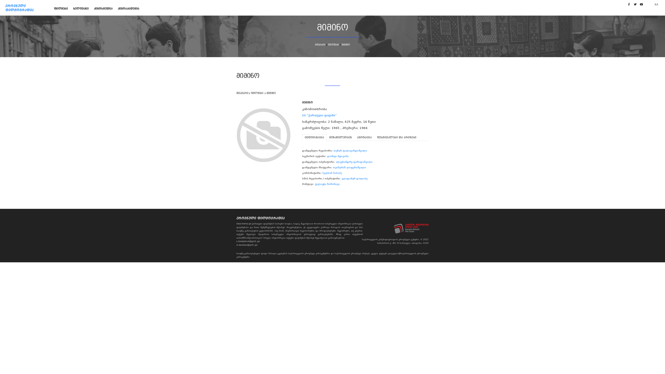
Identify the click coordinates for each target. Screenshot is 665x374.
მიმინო (346, 44)
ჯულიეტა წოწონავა (327, 184)
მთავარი (320, 44)
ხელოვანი (81, 8)
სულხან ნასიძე (332, 173)
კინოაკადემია (128, 8)
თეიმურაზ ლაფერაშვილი (349, 167)
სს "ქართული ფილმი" (320, 115)
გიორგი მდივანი (338, 156)
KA (656, 4)
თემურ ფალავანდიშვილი (350, 150)
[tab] (314, 137)
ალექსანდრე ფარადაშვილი (354, 162)
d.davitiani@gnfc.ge (246, 245)
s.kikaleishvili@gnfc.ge (248, 241)
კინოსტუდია (103, 8)
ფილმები (61, 8)
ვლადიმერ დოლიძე (355, 178)
